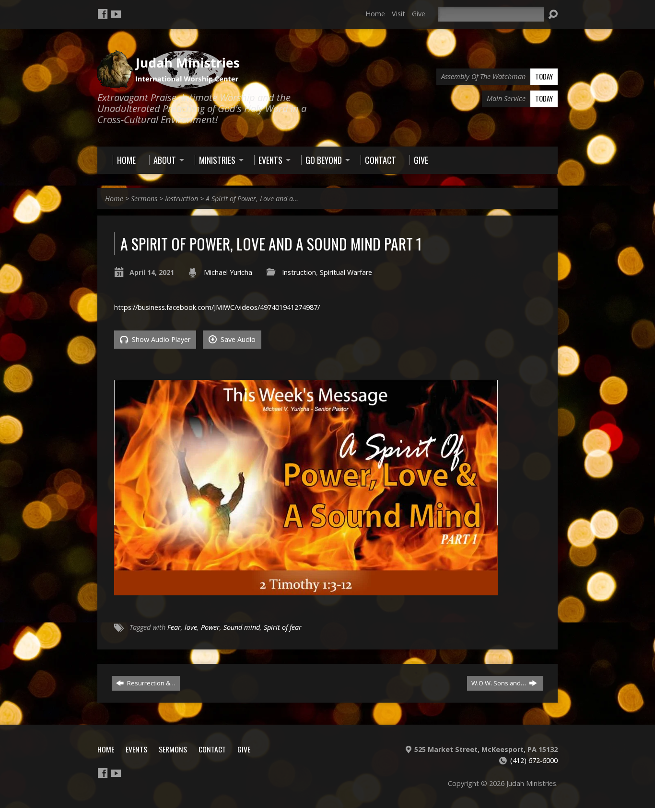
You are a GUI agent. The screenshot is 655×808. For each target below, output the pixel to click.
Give (418, 13)
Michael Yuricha (228, 272)
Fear (174, 627)
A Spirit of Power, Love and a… (252, 198)
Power (210, 627)
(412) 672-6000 (534, 760)
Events (136, 749)
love (191, 627)
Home (375, 13)
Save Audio (237, 339)
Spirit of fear (283, 627)
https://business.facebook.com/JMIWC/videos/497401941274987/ (217, 307)
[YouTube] (116, 14)
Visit (398, 13)
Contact (212, 749)
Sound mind (241, 627)
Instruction (181, 198)
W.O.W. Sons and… (499, 683)
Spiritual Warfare (346, 272)
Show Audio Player (160, 339)
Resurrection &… (150, 683)
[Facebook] (102, 14)
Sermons (144, 198)
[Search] (553, 14)
